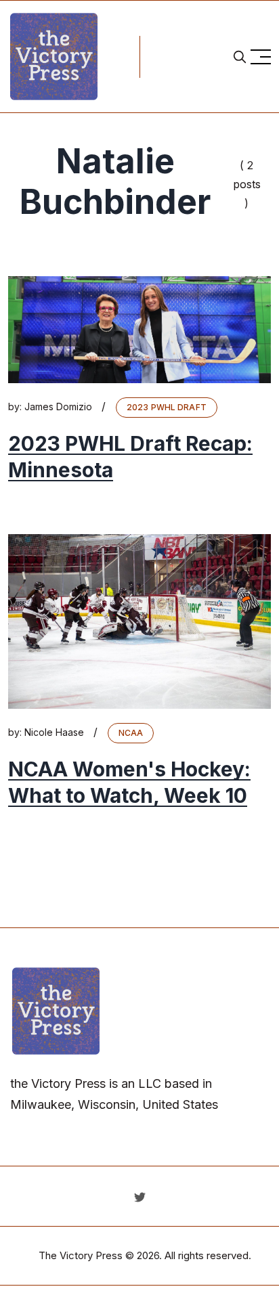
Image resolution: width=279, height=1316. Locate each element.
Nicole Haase (54, 732)
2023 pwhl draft (167, 407)
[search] (240, 57)
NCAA (131, 733)
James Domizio (58, 406)
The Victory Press (81, 1255)
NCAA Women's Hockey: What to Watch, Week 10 (129, 782)
